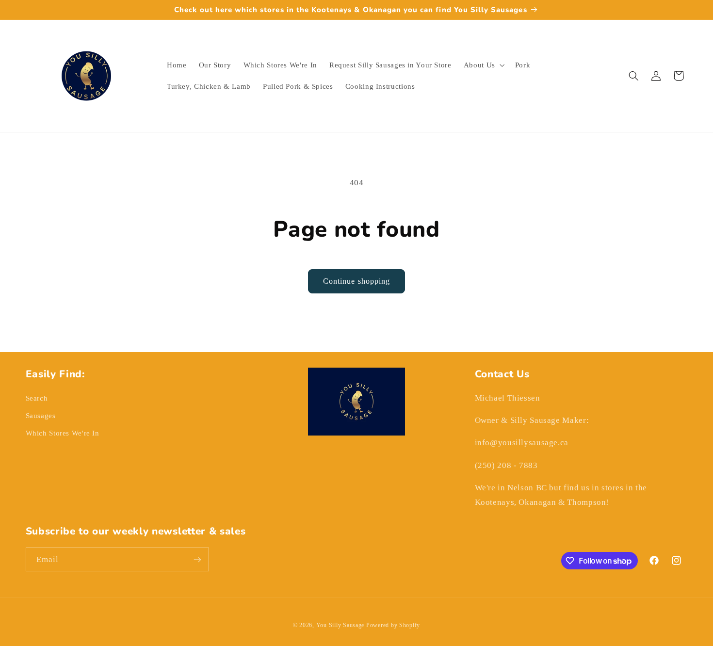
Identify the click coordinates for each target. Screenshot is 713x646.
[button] (483, 65)
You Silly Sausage (341, 625)
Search (37, 398)
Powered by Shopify (393, 625)
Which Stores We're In (62, 433)
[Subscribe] (197, 559)
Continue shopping (356, 281)
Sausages (41, 416)
